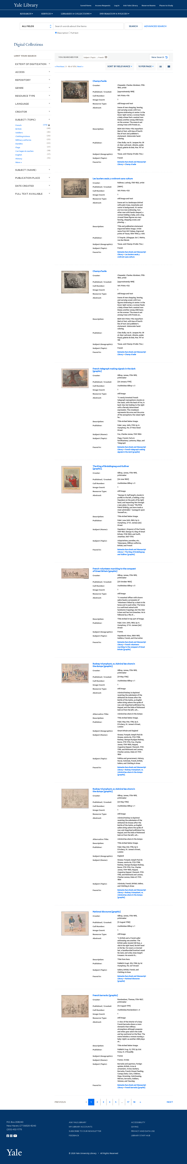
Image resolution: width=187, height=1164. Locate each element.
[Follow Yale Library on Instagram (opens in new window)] (11, 1136)
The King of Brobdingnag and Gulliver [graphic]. (111, 467)
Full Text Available (29, 193)
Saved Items (85, 5)
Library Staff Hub (140, 1135)
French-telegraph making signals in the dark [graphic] (114, 369)
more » (18, 162)
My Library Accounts (80, 1127)
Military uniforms (23, 140)
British (18, 129)
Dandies (19, 143)
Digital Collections (28, 45)
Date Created (24, 185)
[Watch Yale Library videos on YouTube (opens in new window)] (15, 1136)
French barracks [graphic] (105, 995)
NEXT (170, 1102)
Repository (23, 79)
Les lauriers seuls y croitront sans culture (113, 178)
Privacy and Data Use (143, 1131)
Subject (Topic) (25, 119)
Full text (74, 33)
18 (134, 1102)
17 (128, 1102)
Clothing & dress (22, 136)
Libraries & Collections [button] (75, 13)
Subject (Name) (25, 169)
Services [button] (46, 13)
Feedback (74, 1135)
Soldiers (19, 132)
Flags (17, 147)
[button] (133, 26)
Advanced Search (155, 26)
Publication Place (27, 177)
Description (62, 33)
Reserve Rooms (149, 5)
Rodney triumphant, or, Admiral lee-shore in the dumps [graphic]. (114, 665)
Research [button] (25, 13)
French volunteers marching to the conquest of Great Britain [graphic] (114, 569)
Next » (80, 66)
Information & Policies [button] (114, 13)
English (18, 154)
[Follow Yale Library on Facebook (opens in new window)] (8, 1136)
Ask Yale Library (130, 5)
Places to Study (166, 5)
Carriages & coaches (24, 151)
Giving (134, 1127)
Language (22, 103)
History (18, 158)
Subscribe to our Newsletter (85, 1131)
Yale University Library (26, 5)
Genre (19, 87)
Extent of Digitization (30, 64)
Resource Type (25, 95)
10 (145, 66)
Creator (21, 111)
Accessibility (138, 1122)
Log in (116, 5)
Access (20, 72)
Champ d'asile (100, 81)
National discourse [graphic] (107, 911)
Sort (118, 66)
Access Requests (102, 5)
